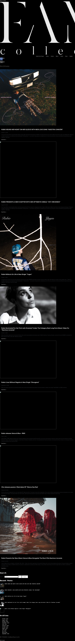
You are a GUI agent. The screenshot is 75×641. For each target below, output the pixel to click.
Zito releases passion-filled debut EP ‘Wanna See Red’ (19, 487)
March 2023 (4, 632)
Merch (57, 56)
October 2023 (5, 626)
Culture (52, 56)
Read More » (3, 139)
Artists (47, 56)
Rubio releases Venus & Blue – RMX (13, 433)
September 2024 (5, 622)
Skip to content (3, 0)
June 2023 (4, 629)
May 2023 (4, 631)
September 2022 (5, 633)
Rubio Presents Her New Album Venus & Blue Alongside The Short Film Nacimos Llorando (31, 558)
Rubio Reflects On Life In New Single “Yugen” (16, 274)
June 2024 (4, 624)
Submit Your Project (40, 56)
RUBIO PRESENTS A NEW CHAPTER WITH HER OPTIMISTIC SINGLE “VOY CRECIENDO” (30, 202)
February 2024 (5, 625)
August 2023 (5, 628)
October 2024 (5, 621)
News (66, 56)
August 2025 (5, 620)
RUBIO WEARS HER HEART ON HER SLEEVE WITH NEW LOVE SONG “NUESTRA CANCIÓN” (32, 129)
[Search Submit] (20, 576)
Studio (62, 56)
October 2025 (5, 618)
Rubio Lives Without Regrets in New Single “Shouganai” (20, 382)
